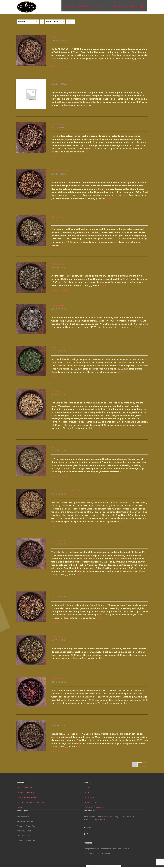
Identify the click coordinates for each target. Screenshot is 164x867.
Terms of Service (91, 802)
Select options (56, 66)
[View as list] (73, 22)
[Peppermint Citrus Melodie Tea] (31, 94)
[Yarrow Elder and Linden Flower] (31, 504)
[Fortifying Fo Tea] (31, 50)
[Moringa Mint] (31, 361)
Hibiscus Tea (57, 678)
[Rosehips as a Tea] (31, 553)
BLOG (87, 788)
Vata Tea (55, 390)
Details (66, 66)
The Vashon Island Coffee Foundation (31, 802)
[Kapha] (31, 460)
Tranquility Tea (58, 636)
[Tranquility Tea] (31, 650)
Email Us (103, 819)
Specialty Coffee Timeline (27, 797)
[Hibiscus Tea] (31, 692)
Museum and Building (26, 792)
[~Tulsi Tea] (31, 735)
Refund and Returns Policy (95, 807)
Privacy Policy (90, 797)
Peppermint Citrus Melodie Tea (65, 80)
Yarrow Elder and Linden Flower (66, 490)
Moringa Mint (57, 347)
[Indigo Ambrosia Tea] (31, 137)
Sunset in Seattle (58, 305)
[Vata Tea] (31, 404)
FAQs (87, 792)
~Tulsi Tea (56, 722)
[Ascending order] (42, 21)
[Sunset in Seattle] (31, 319)
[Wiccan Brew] (31, 230)
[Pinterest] (88, 834)
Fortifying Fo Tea (59, 37)
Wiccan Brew (57, 217)
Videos (20, 807)
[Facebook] (84, 834)
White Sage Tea (58, 263)
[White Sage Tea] (31, 277)
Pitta (53, 593)
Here (53, 61)
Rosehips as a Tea (59, 540)
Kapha (54, 447)
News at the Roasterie (26, 788)
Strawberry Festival (60, 170)
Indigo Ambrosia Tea (60, 124)
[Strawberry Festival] (31, 184)
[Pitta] (31, 606)
